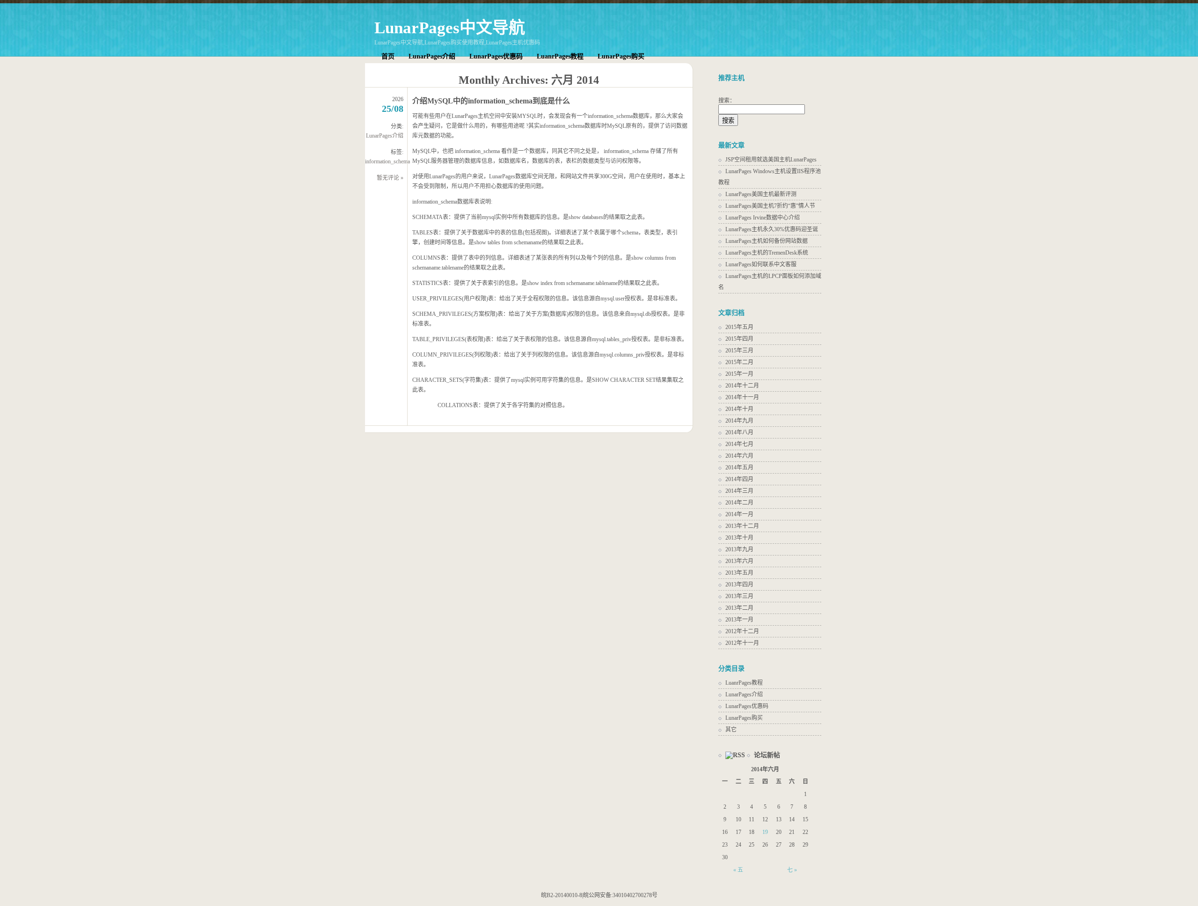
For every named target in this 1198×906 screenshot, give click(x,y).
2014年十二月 (742, 385)
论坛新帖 (767, 755)
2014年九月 (739, 420)
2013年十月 (739, 537)
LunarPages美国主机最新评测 (760, 194)
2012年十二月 (742, 631)
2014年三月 (739, 491)
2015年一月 (739, 374)
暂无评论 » (390, 178)
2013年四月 (739, 584)
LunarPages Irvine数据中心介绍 (762, 217)
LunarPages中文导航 (449, 28)
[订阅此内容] (731, 755)
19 (765, 832)
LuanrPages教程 (560, 56)
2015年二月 (739, 362)
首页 (387, 56)
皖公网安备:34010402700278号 (620, 895)
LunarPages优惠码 (496, 56)
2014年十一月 (742, 397)
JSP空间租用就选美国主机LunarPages (771, 159)
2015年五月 (739, 327)
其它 (731, 729)
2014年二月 (739, 502)
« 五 (738, 870)
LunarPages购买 (621, 56)
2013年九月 (739, 549)
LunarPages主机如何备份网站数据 (766, 241)
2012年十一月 (742, 643)
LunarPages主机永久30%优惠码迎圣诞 (771, 229)
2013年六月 (739, 561)
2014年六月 (739, 456)
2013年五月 (739, 573)
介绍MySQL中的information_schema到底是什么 (491, 101)
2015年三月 (739, 350)
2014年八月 (739, 432)
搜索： (726, 100)
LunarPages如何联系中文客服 (760, 264)
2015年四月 (739, 339)
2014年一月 (739, 514)
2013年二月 (739, 608)
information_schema (387, 161)
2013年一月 (739, 619)
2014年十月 (739, 409)
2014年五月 (739, 467)
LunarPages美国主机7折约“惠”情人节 (770, 206)
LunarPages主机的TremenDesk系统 (766, 252)
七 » (792, 870)
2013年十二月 (742, 526)
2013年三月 (739, 596)
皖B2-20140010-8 (561, 895)
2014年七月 (739, 444)
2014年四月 (739, 479)
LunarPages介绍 (432, 56)
